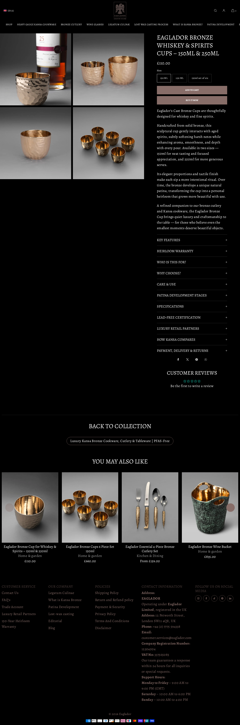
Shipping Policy (107, 592)
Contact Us (10, 592)
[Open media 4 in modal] (35, 143)
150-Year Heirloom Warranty (16, 624)
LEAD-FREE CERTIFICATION (178, 317)
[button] (215, 10)
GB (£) (11, 10)
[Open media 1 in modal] (35, 69)
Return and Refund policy (114, 599)
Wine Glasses (95, 24)
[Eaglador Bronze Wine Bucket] (210, 507)
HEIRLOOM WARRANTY (175, 251)
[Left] (9, 507)
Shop (9, 24)
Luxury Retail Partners (19, 614)
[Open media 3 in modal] (108, 69)
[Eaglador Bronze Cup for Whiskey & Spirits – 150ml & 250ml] (30, 507)
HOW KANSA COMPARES (176, 339)
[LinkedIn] (230, 598)
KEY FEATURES (168, 240)
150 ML (164, 78)
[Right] (230, 507)
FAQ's (6, 599)
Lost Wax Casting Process (151, 24)
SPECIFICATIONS (170, 306)
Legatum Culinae (61, 592)
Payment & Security (110, 607)
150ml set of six (200, 78)
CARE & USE (166, 284)
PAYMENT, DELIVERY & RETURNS (182, 350)
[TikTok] (214, 598)
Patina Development (220, 24)
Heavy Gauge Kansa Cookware (36, 24)
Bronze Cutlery (71, 24)
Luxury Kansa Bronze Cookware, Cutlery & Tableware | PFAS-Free (120, 441)
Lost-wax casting (61, 614)
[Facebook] (206, 598)
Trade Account (12, 607)
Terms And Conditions (112, 621)
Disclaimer (103, 628)
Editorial (55, 621)
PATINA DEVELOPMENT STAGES (182, 295)
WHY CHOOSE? (169, 273)
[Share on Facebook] (178, 359)
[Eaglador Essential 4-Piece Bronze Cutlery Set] (150, 507)
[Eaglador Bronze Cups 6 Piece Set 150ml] (90, 507)
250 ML (179, 78)
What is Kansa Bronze (65, 599)
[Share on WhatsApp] (206, 359)
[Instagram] (198, 598)
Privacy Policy (105, 614)
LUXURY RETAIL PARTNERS (178, 328)
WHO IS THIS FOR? (171, 262)
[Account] (224, 10)
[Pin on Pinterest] (196, 359)
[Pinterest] (222, 598)
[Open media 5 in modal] (108, 143)
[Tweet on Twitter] (187, 359)
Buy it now (192, 100)
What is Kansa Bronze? (188, 24)
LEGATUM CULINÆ (119, 24)
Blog (51, 628)
